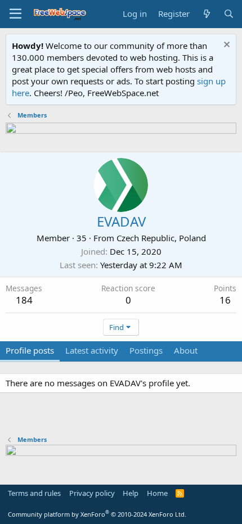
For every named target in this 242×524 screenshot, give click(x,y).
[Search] (229, 13)
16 (225, 299)
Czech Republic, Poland (161, 237)
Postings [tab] (146, 350)
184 (24, 299)
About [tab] (186, 350)
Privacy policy (92, 493)
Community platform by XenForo (97, 514)
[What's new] (206, 13)
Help (130, 493)
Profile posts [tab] (30, 350)
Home (157, 493)
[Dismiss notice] (225, 46)
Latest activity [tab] (91, 350)
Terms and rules (34, 493)
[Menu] (15, 14)
